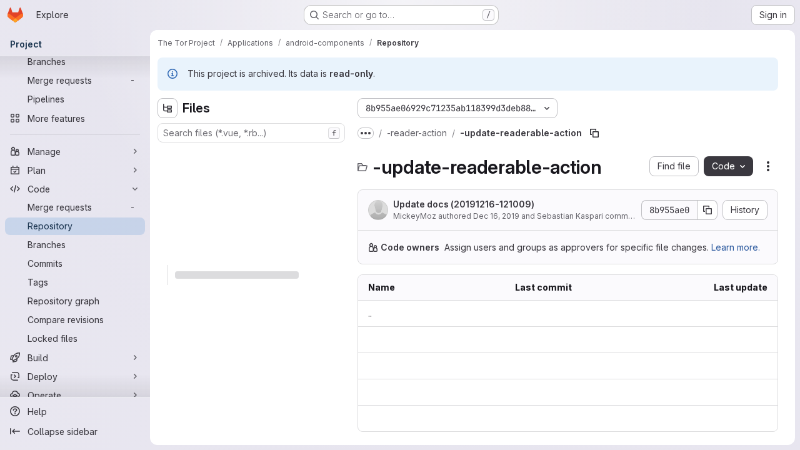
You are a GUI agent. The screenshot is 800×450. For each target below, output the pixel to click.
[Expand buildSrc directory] (167, 195)
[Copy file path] (594, 133)
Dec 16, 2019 (496, 216)
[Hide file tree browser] (168, 108)
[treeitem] (252, 155)
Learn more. (735, 247)
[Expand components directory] (167, 215)
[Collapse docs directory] (167, 255)
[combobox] (251, 132)
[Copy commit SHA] (708, 210)
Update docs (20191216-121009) (463, 204)
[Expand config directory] (167, 235)
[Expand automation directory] (167, 175)
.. (370, 313)
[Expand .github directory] (167, 155)
